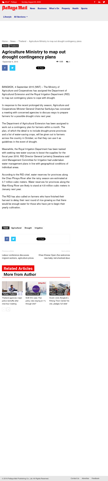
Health (75, 8)
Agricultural (16, 227)
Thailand (14, 45)
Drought (28, 227)
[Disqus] (36, 356)
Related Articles (18, 268)
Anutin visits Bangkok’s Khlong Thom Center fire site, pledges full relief (59, 300)
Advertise (85, 478)
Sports (84, 8)
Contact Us (75, 478)
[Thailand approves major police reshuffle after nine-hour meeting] (12, 288)
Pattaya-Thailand (9, 294)
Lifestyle (7, 16)
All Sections (20, 16)
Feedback (95, 478)
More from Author (20, 274)
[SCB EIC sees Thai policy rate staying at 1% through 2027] (36, 288)
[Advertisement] (54, 29)
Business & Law (32, 294)
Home (5, 41)
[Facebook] (95, 2)
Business (42, 8)
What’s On (54, 8)
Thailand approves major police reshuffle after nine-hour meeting (12, 300)
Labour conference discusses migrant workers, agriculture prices (18, 256)
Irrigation (39, 227)
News (32, 8)
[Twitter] (104, 2)
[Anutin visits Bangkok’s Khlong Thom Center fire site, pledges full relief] (59, 288)
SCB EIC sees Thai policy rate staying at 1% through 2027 (36, 300)
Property (66, 8)
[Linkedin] (99, 2)
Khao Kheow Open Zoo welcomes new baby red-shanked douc (54, 256)
